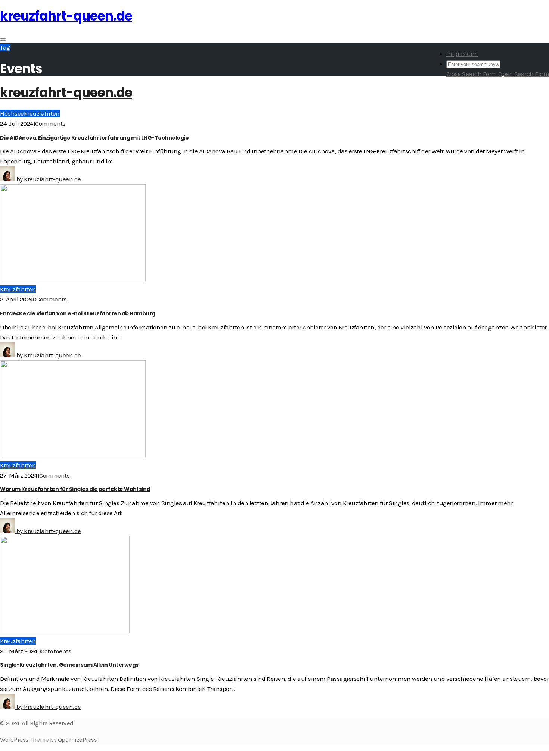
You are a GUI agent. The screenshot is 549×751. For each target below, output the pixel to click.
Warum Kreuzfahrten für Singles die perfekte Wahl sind (75, 489)
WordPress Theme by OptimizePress (48, 739)
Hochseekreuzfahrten (30, 113)
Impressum (462, 53)
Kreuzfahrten (18, 289)
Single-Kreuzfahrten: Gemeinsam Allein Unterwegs (69, 665)
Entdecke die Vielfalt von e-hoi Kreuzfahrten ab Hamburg (77, 313)
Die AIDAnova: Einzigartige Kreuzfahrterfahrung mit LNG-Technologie (94, 137)
